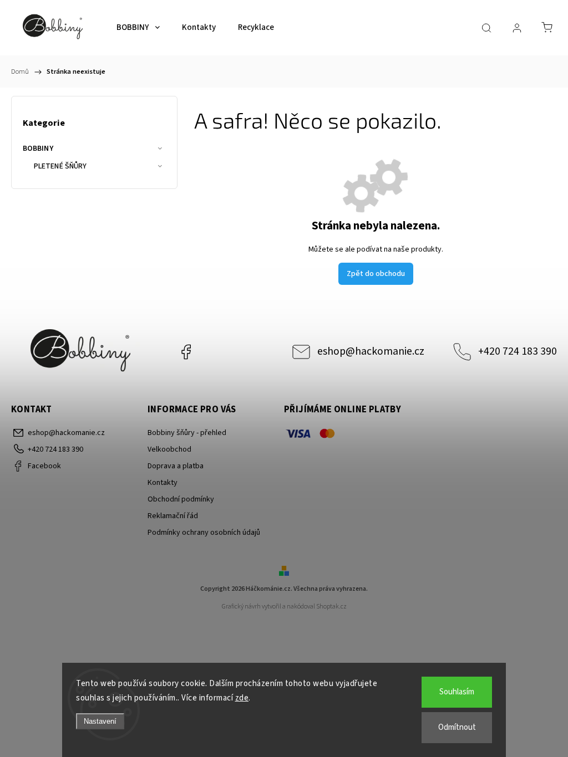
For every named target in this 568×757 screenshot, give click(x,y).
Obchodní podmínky (181, 499)
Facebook (186, 352)
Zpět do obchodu (376, 273)
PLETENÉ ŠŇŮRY (60, 166)
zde (242, 698)
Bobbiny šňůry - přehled (187, 432)
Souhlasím (456, 692)
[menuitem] (138, 27)
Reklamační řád (173, 515)
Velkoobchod (169, 449)
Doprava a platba (176, 466)
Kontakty (163, 482)
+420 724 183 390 (517, 351)
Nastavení (100, 721)
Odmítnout (457, 727)
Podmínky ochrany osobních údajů (204, 532)
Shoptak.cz (331, 606)
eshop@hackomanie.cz (370, 351)
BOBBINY (38, 148)
